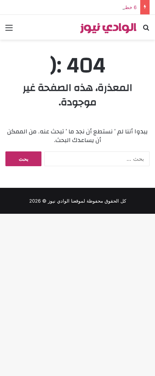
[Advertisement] (77, 120)
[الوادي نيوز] (108, 27)
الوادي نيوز (59, 201)
